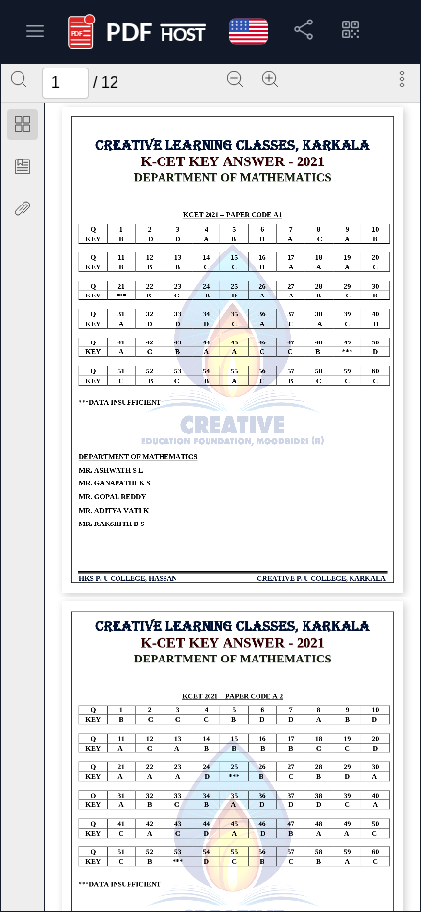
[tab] (22, 128)
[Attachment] (22, 208)
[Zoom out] (235, 79)
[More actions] (402, 79)
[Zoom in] (270, 79)
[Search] (18, 79)
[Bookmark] (22, 166)
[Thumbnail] (22, 124)
